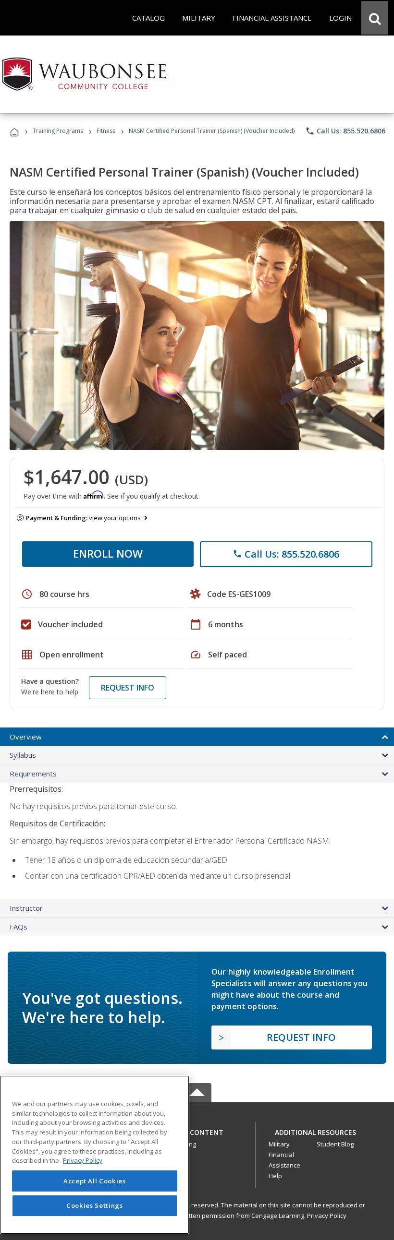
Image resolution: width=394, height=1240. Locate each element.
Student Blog (335, 1144)
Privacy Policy (326, 1215)
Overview (26, 736)
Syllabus (23, 755)
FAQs (18, 926)
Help (275, 1175)
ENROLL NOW (108, 553)
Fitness (106, 131)
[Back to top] (197, 1129)
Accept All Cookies (94, 1181)
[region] (94, 1154)
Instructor (26, 908)
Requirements (33, 773)
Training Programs (58, 131)
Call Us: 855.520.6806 (345, 131)
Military (279, 1144)
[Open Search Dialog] (374, 18)
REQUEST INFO (127, 687)
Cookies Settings (94, 1205)
